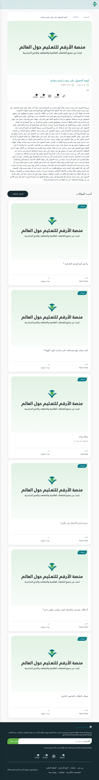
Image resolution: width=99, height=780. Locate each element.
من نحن (80, 768)
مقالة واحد (83, 437)
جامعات (73, 768)
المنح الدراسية (63, 768)
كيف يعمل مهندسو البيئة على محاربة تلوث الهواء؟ (66, 350)
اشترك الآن (14, 741)
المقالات (75, 17)
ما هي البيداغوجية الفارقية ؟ (75, 264)
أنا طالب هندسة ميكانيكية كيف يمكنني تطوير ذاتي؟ (65, 609)
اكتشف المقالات (17, 194)
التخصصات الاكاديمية (73, 772)
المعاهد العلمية (51, 768)
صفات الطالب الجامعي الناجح (75, 696)
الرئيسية (86, 17)
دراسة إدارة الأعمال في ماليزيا (74, 523)
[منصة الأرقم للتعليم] (95, 4)
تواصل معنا (53, 772)
